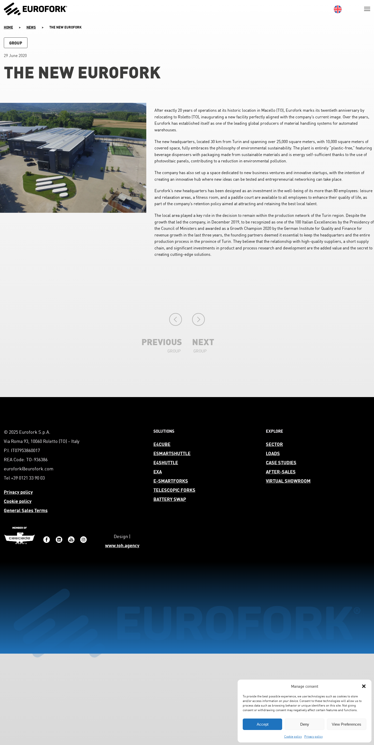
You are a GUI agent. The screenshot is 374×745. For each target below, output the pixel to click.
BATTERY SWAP (169, 498)
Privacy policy (313, 736)
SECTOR (274, 443)
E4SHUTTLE (165, 462)
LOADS (273, 452)
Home (8, 26)
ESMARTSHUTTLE (172, 452)
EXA (157, 471)
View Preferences (346, 724)
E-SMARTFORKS (170, 480)
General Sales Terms (26, 510)
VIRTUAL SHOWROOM (288, 480)
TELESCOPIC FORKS (174, 489)
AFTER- (274, 471)
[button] (363, 686)
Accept (262, 724)
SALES (289, 471)
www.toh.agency (122, 545)
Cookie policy (293, 736)
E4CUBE (161, 443)
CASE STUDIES (281, 462)
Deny (304, 724)
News (31, 26)
